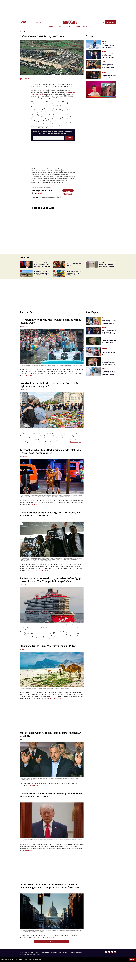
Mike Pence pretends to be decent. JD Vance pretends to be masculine (109, 46)
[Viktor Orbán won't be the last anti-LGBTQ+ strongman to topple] (52, 759)
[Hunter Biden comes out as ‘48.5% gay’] (93, 74)
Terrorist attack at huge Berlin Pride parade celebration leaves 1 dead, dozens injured (51, 451)
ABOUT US (27, 952)
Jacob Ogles (23, 519)
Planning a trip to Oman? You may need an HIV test (48, 646)
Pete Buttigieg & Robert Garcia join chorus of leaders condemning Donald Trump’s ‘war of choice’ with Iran (49, 886)
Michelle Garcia (27, 78)
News (60, 27)
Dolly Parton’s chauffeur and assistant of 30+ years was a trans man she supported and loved (109, 344)
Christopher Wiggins (24, 456)
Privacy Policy (28, 959)
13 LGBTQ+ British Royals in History (74, 264)
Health (68, 27)
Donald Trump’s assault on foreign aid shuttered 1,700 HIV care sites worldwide (50, 514)
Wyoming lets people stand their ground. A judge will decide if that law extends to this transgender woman (109, 67)
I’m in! (69, 138)
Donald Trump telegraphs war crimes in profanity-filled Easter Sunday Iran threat (51, 795)
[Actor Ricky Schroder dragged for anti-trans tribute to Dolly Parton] (93, 361)
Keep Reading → (28, 375)
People (103, 317)
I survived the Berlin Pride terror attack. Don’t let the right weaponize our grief (49, 384)
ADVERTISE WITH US (45, 952)
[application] (101, 89)
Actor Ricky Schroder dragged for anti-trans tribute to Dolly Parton (108, 362)
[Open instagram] (43, 22)
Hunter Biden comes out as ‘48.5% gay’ (109, 76)
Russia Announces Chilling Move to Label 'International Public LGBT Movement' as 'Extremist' (42, 265)
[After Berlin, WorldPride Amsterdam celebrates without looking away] (52, 346)
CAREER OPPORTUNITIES (35, 952)
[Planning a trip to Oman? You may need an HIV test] (52, 669)
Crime (103, 61)
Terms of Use (38, 959)
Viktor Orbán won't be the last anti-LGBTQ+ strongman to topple (50, 734)
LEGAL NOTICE (79, 952)
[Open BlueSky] (37, 22)
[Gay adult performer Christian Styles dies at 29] (93, 351)
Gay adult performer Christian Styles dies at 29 (108, 352)
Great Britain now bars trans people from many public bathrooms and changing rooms (107, 265)
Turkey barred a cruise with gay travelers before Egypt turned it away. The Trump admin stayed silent (50, 580)
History (78, 27)
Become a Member (68, 190)
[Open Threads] (40, 22)
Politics (51, 27)
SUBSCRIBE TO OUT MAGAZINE (23, 22)
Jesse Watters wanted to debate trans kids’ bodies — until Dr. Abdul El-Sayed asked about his (109, 334)
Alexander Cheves (24, 389)
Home (21, 31)
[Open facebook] (34, 22)
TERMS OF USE (72, 952)
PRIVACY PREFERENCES (63, 952)
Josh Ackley (23, 739)
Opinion (85, 27)
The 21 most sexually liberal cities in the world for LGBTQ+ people (75, 273)
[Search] (103, 22)
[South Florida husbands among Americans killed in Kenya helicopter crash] (26, 273)
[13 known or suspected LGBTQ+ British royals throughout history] (59, 264)
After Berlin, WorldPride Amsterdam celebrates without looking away (51, 321)
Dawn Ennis (23, 649)
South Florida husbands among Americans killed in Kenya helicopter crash (41, 273)
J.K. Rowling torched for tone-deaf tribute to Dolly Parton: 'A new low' (109, 322)
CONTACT (21, 952)
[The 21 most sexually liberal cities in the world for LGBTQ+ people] (59, 273)
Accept (132, 959)
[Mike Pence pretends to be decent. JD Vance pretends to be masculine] (93, 44)
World (25, 31)
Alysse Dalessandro (24, 326)
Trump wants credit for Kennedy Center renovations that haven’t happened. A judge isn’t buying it (109, 57)
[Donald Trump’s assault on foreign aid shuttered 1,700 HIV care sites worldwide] (52, 539)
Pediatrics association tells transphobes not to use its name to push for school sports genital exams (109, 374)
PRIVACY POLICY (54, 952)
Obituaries (104, 348)
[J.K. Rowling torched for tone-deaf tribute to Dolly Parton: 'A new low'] (93, 320)
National (104, 51)
